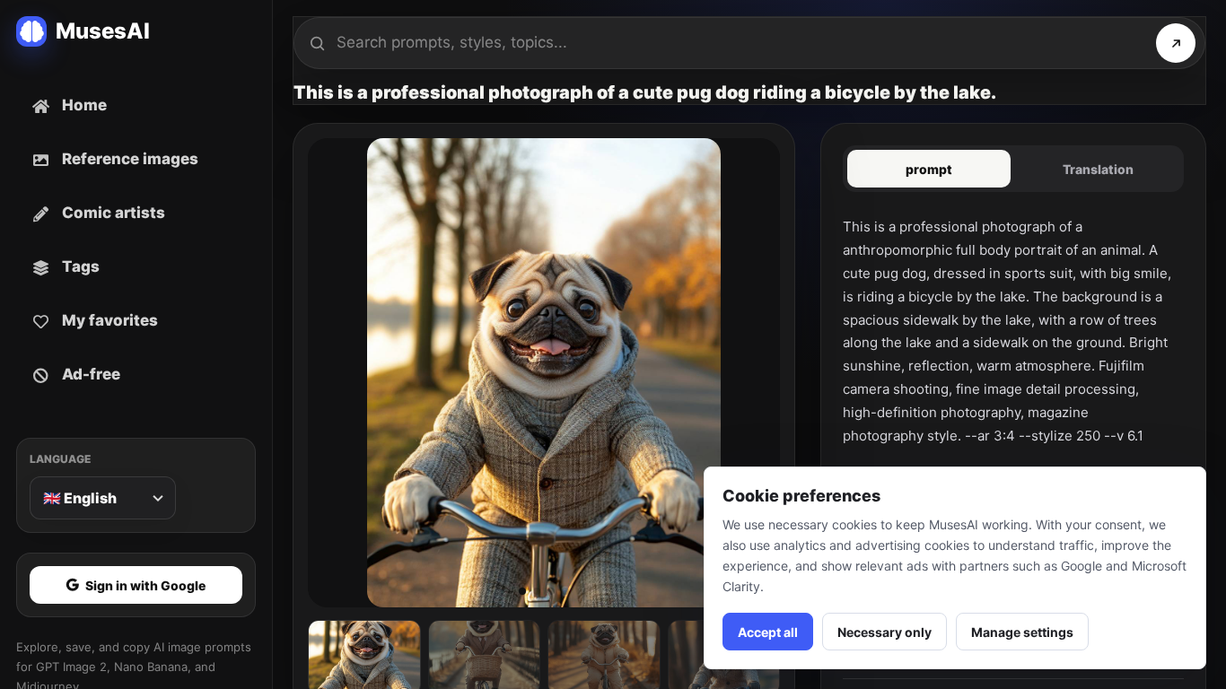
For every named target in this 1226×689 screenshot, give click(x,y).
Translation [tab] (1098, 169)
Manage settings (1022, 632)
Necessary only (884, 632)
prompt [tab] (929, 169)
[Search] (1175, 43)
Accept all (768, 632)
